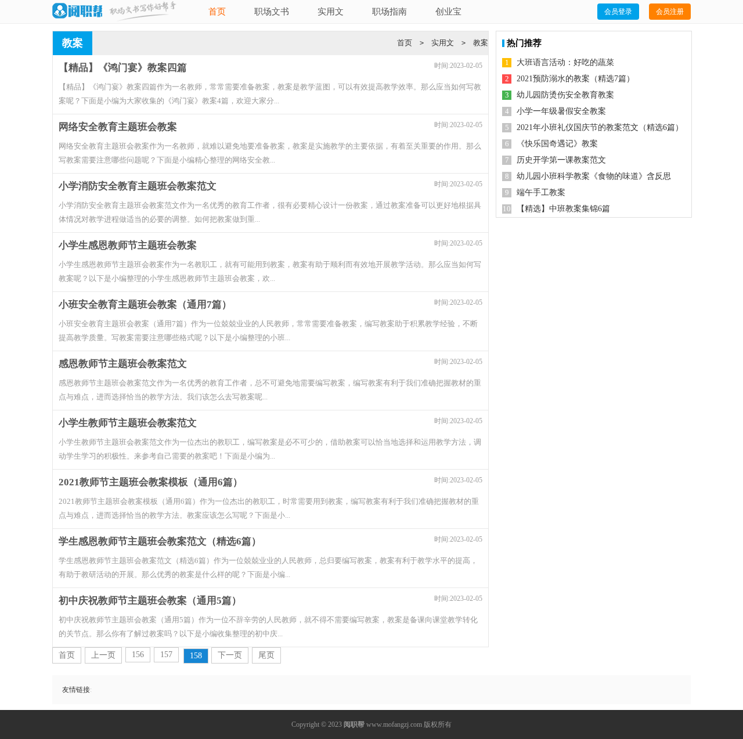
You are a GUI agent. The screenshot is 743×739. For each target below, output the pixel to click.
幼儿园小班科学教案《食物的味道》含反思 (594, 176)
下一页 (230, 655)
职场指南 (389, 11)
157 (166, 654)
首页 (217, 11)
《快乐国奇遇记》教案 (557, 143)
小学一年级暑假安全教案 (561, 111)
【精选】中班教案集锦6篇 (563, 208)
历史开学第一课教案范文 (561, 160)
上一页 (103, 655)
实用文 (331, 11)
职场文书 (271, 11)
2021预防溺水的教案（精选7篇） (575, 78)
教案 (480, 42)
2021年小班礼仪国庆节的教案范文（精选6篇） (600, 127)
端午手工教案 (541, 192)
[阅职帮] (77, 11)
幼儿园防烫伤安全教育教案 (565, 95)
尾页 (266, 655)
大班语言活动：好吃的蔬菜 (565, 62)
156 (138, 654)
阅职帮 (354, 724)
